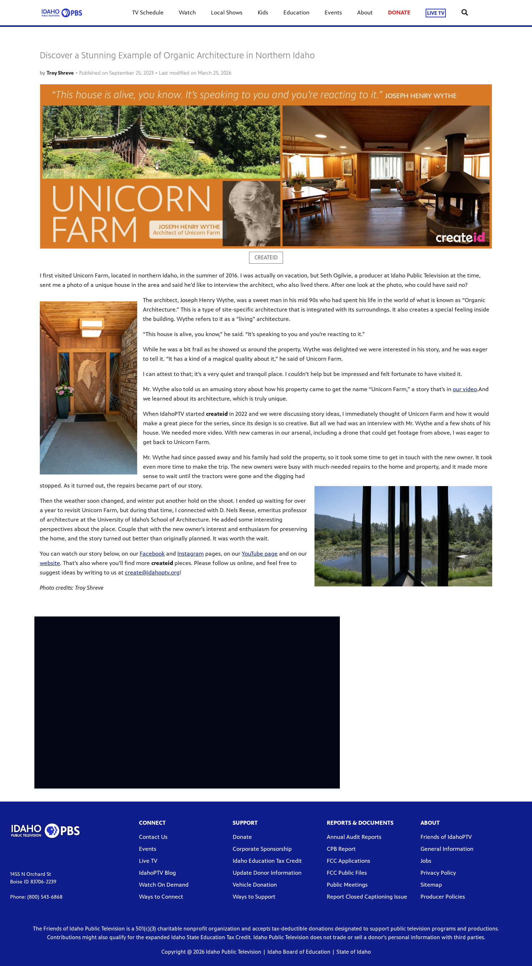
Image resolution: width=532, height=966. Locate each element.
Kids (263, 12)
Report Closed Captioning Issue (367, 896)
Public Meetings (347, 884)
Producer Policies (443, 896)
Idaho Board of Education (298, 951)
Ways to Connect (161, 896)
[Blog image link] (266, 166)
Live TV (148, 860)
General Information (447, 848)
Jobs (426, 860)
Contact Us (153, 836)
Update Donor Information (267, 872)
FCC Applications (348, 860)
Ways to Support (254, 896)
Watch (187, 12)
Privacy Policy (438, 872)
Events (333, 12)
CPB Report (341, 848)
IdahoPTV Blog (157, 872)
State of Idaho (354, 951)
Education (296, 12)
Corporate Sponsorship (262, 848)
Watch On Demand (164, 884)
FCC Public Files (347, 872)
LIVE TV (435, 13)
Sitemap (431, 884)
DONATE (399, 12)
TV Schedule (148, 12)
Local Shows (226, 12)
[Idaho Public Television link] (61, 12)
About (365, 12)
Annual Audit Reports (354, 836)
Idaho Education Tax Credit (267, 860)
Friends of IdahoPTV (446, 836)
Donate (242, 836)
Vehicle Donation (255, 884)
